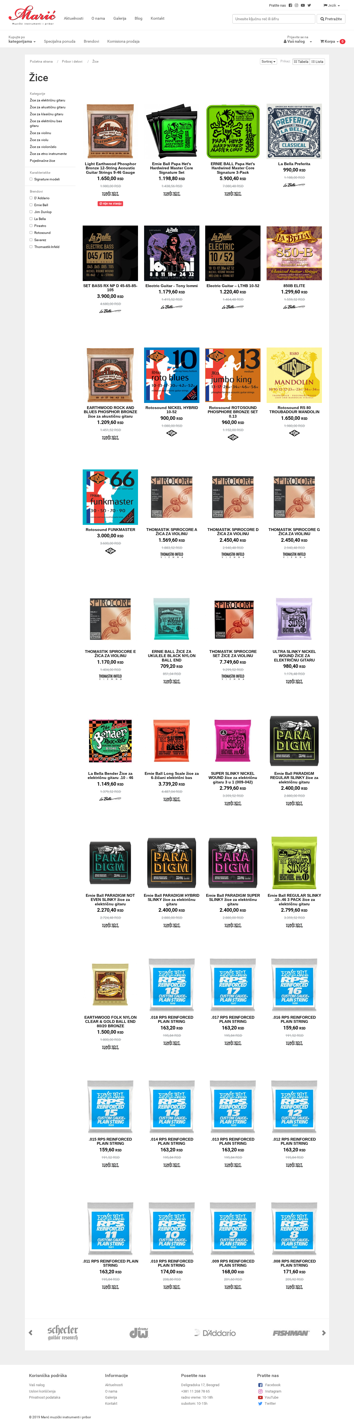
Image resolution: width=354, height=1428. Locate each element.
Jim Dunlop (42, 212)
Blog (138, 18)
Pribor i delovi (72, 61)
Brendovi (91, 41)
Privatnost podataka (44, 1397)
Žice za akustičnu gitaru (48, 107)
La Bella (39, 219)
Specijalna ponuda (60, 41)
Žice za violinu (40, 133)
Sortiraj (267, 61)
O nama (98, 18)
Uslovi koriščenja (42, 1391)
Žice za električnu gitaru (47, 100)
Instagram (273, 1391)
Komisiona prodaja (123, 41)
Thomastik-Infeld (46, 247)
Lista (319, 62)
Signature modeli (46, 179)
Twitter (270, 1403)
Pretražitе (333, 19)
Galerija (119, 18)
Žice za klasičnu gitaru (46, 114)
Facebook (273, 1385)
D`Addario (41, 198)
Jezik (332, 5)
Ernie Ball (40, 205)
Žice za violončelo (43, 147)
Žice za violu (39, 140)
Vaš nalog (37, 1385)
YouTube (271, 1397)
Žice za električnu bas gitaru (46, 123)
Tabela (302, 62)
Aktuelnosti (73, 18)
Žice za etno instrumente (48, 154)
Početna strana (41, 61)
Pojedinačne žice (42, 161)
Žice (95, 61)
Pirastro (39, 226)
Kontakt (158, 18)
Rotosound (42, 233)
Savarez (39, 240)
